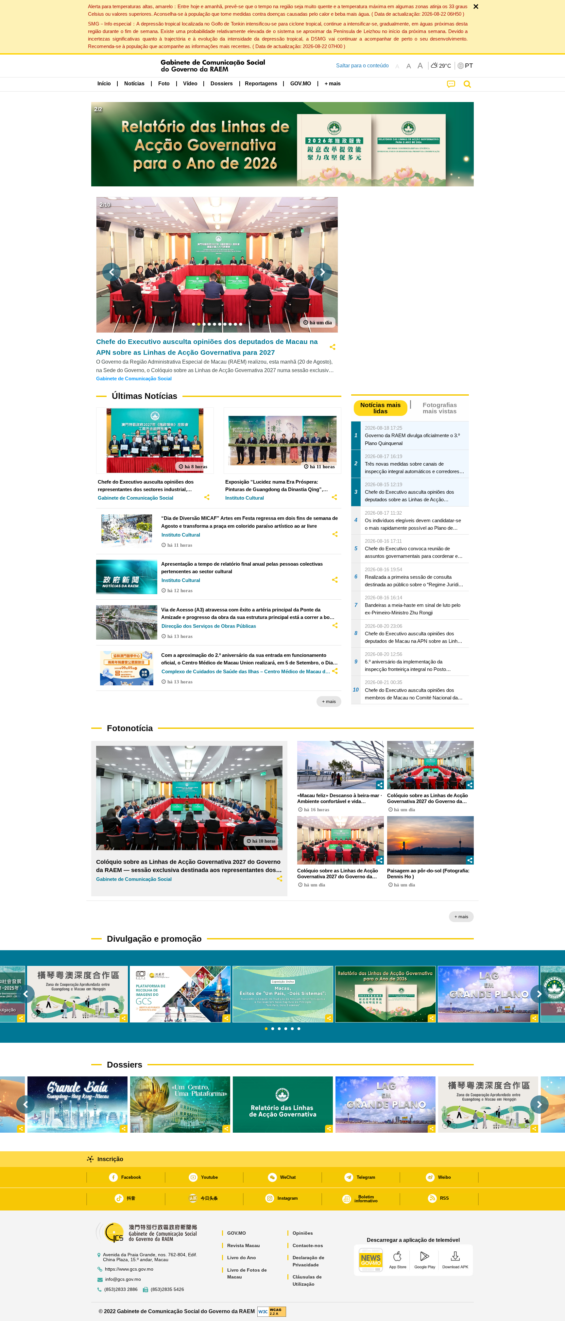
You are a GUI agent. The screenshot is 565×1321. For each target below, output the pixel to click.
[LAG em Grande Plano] (385, 1104)
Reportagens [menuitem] (261, 83)
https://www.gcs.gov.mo (129, 1269)
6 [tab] (299, 1029)
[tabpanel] (282, 994)
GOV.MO (236, 1233)
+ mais (329, 701)
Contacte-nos (308, 1245)
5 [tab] (292, 1029)
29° (445, 66)
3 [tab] (279, 1029)
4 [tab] (285, 1029)
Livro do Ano (241, 1257)
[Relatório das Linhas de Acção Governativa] (282, 1104)
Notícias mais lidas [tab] (380, 408)
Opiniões (303, 1233)
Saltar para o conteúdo (362, 65)
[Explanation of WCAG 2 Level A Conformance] (271, 1311)
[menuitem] (134, 83)
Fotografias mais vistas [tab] (440, 408)
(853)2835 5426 (167, 1289)
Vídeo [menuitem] (190, 83)
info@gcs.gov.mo (123, 1279)
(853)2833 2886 (121, 1289)
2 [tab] (272, 1029)
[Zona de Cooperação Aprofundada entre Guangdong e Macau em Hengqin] (488, 1104)
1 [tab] (266, 1029)
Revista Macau (243, 1245)
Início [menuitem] (104, 83)
